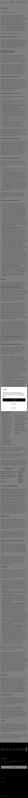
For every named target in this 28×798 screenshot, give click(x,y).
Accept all (13, 400)
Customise (14, 404)
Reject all (14, 408)
